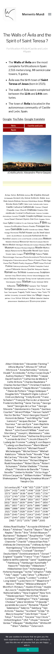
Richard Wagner (39, 460)
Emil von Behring (14, 397)
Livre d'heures (26, 239)
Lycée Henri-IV (26, 581)
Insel (42, 232)
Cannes (34, 538)
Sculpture (45, 272)
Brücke (9, 204)
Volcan (18, 298)
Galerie (7, 230)
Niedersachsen (15, 596)
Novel (35, 250)
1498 (30, 490)
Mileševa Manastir (36, 584)
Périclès (23, 457)
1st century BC (12, 487)
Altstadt (45, 195)
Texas (43, 614)
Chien (17, 210)
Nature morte (16, 251)
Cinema (40, 210)
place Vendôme (25, 602)
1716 (45, 493)
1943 (30, 514)
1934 (30, 511)
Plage (49, 260)
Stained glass (11, 282)
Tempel (44, 286)
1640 (30, 493)
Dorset (45, 553)
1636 (22, 493)
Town (6, 292)
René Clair (35, 457)
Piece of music (34, 260)
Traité (27, 292)
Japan (15, 575)
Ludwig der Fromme (14, 442)
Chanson (38, 207)
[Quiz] (12, 14)
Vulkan (33, 298)
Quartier (30, 269)
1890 (22, 508)
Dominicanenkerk (29, 553)
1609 (15, 493)
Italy (7, 575)
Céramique (47, 216)
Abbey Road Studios (14, 526)
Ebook (5, 223)
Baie (6, 201)
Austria (28, 529)
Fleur (49, 223)
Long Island (9, 581)
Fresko (32, 226)
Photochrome (45, 257)
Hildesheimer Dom (17, 568)
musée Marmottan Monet (33, 590)
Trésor (39, 292)
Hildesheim (38, 565)
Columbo (46, 388)
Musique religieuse (28, 248)
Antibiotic (35, 198)
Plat (10, 263)
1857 (14, 505)
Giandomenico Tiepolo (27, 409)
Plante (5, 263)
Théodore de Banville (27, 469)
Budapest (22, 535)
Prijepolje (41, 602)
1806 (23, 499)
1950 (22, 517)
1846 (30, 502)
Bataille (11, 201)
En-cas (24, 223)
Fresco (26, 226)
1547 (45, 490)
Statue (26, 281)
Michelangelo (13, 451)
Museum (9, 247)
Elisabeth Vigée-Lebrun (34, 394)
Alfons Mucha (15, 367)
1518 (37, 490)
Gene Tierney (32, 403)
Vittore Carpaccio (12, 475)
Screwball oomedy (33, 272)
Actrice (27, 195)
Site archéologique (39, 276)
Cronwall (27, 550)
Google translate (34, 119)
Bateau (17, 201)
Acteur (8, 195)
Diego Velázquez (37, 391)
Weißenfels (31, 623)
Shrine (29, 276)
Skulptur (13, 278)
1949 (15, 517)
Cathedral (17, 207)
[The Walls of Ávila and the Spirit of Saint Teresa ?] (27, 153)
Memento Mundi (33, 14)
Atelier (42, 198)
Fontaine (7, 226)
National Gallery (12, 593)
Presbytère (39, 266)
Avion (48, 198)
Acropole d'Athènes (38, 526)
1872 (22, 505)
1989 (34, 520)
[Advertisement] (27, 332)
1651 (37, 493)
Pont (36, 263)
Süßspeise (11, 286)
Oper (41, 251)
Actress (20, 195)
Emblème (17, 223)
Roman (8, 272)
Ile (38, 232)
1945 (38, 514)
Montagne (19, 245)
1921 (7, 511)
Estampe (30, 223)
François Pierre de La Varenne (32, 400)
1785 (37, 496)
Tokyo (8, 617)
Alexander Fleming (36, 364)
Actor (13, 195)
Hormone (14, 233)
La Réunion (42, 575)
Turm (44, 292)
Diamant (19, 219)
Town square (12, 292)
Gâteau (40, 230)
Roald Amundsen (13, 463)
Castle (9, 207)
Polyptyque (29, 263)
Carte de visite (38, 204)
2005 (42, 520)
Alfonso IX (31, 367)
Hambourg (13, 562)
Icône (34, 233)
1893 (37, 508)
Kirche (44, 236)
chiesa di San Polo (38, 541)
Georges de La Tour (25, 406)
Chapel (45, 207)
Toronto (18, 617)
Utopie (34, 620)
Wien (15, 626)
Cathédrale (28, 207)
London (32, 578)
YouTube (18, 119)
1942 (22, 514)
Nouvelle (27, 250)
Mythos (46, 248)
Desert (12, 219)
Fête (48, 226)
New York (45, 593)
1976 (27, 520)
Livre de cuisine (37, 239)
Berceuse (24, 201)
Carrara (44, 538)
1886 (7, 508)
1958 (45, 517)
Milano (20, 584)
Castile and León (38, 48)
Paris (35, 599)
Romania (33, 605)
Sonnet (33, 279)
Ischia (28, 571)
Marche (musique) (36, 242)
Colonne (39, 213)
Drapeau (42, 219)
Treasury (34, 292)
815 (31, 487)
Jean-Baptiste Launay (28, 427)
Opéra (14, 254)
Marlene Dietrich (16, 448)
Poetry (21, 263)
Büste (15, 204)
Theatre (31, 289)
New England (30, 593)
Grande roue (33, 230)
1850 (45, 502)
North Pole (32, 596)
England (7, 556)
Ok (27, 650)
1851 (7, 505)
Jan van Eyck (24, 424)
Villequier (18, 623)
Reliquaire (38, 269)
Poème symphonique (20, 266)
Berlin (18, 532)
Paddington (23, 599)
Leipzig (21, 578)
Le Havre (10, 578)
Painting (29, 253)
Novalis (38, 454)
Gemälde (16, 229)
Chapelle (10, 210)
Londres (42, 578)
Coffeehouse (29, 213)
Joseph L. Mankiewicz (30, 433)
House (28, 232)
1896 (45, 508)
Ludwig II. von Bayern (39, 442)
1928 (22, 511)
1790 (45, 496)
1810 (30, 499)
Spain (28, 51)
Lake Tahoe (27, 575)
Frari (36, 556)
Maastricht (43, 581)
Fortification (13, 48)
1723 (7, 496)
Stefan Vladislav (28, 466)
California (22, 538)
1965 (12, 520)
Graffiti (26, 229)
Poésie (32, 266)
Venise (7, 623)
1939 (7, 514)
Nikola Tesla (25, 454)
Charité (22, 541)
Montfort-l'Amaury (13, 587)
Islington (38, 571)
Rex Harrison (21, 460)
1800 (15, 499)
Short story (21, 275)
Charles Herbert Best (16, 385)
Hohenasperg (37, 568)
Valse (28, 295)
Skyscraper (21, 279)
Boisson (40, 201)
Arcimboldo (19, 373)
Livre (19, 239)
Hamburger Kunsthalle (33, 562)
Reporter (46, 269)
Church (23, 210)
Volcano (25, 298)
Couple (22, 216)
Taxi (38, 286)
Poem (15, 263)
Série (46, 282)
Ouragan (19, 254)
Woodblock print (23, 301)
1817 (37, 499)
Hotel (22, 232)
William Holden (33, 475)
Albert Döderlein (14, 364)
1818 (45, 499)
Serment (8, 276)
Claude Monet (31, 388)
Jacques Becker (27, 421)
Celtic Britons (14, 382)
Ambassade (8, 198)
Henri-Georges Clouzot (35, 415)
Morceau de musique (31, 245)
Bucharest (9, 535)
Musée (39, 247)
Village (38, 295)
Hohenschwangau (13, 571)
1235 (45, 487)
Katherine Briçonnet (39, 436)
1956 (38, 517)
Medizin (12, 245)
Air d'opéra (36, 195)
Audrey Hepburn (15, 376)
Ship (14, 276)
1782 (30, 496)
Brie (26, 532)
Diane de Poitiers (17, 391)
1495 (22, 490)
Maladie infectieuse (12, 242)
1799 (7, 499)
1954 (30, 517)
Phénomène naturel (20, 260)
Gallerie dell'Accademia (15, 559)
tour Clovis (42, 617)
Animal (27, 198)
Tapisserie (32, 286)
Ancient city (18, 198)
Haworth (13, 565)
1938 (45, 511)
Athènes (17, 529)
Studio (33, 282)
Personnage (8, 257)
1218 (37, 487)
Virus (13, 298)
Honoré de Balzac (15, 418)
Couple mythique (34, 216)
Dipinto (26, 219)
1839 (22, 502)
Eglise (11, 223)
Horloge (7, 233)
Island (47, 233)
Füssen (45, 556)
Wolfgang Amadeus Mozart (35, 478)
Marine (5, 245)
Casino (45, 204)
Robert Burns (32, 463)
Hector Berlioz (12, 415)
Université (22, 295)
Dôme (48, 219)
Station (18, 282)
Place (44, 260)
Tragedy (21, 292)
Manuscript (24, 242)
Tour (44, 289)
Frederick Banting (13, 403)
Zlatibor (24, 626)
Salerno (25, 608)
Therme (38, 289)
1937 (37, 511)
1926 (14, 511)
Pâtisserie (15, 269)
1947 (7, 517)
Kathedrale (36, 236)
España (18, 556)
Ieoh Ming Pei (34, 418)
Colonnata (14, 550)
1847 (37, 502)
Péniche (24, 269)
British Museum (39, 532)
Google (7, 119)
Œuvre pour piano (38, 301)
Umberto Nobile (24, 472)
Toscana (29, 617)
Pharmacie (19, 257)
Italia (48, 571)
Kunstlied (7, 239)
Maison (47, 238)
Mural (49, 245)
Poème (9, 266)
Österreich (37, 626)
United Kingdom (12, 620)
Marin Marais (41, 445)
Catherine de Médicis (35, 379)
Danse (6, 219)
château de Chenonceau (16, 544)
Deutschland (10, 553)
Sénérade (40, 282)
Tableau (22, 285)
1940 (14, 514)
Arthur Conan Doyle (38, 373)
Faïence (36, 223)
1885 (45, 505)
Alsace (6, 529)
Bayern (38, 529)
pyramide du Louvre (16, 605)
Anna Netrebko (28, 370)
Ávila (25, 48)
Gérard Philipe (23, 412)
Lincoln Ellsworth (38, 439)
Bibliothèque (32, 201)
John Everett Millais (25, 430)
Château (32, 209)
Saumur (20, 611)
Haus (46, 229)
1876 (30, 505)
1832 (7, 502)
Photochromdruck (31, 257)
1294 (7, 490)
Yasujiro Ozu (27, 481)
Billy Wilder (32, 376)
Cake (25, 204)
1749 (15, 496)
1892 (30, 508)
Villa (33, 295)
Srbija (41, 611)
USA (25, 620)
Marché (46, 242)
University (14, 295)
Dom (36, 219)
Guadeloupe (44, 559)
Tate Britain (31, 614)
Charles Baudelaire (34, 382)
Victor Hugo (41, 472)
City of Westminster (35, 547)
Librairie (14, 239)
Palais (45, 254)
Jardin (9, 236)
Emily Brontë (33, 397)
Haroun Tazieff (41, 412)
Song (28, 278)
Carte (30, 204)
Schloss (22, 272)
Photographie (8, 260)
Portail (41, 263)
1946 (45, 514)
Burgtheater (36, 535)
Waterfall (39, 298)
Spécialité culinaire (43, 279)
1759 (22, 496)
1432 (14, 490)
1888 (15, 508)
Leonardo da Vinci (16, 439)
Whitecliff (45, 623)
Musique (18, 248)
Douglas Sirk (12, 394)
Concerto (15, 216)
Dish (32, 219)
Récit (15, 272)
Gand (33, 559)
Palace (39, 254)
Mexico (10, 584)
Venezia (44, 620)
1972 (19, 520)
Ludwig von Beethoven (19, 445)
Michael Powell (36, 448)
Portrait (47, 263)
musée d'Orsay (34, 587)
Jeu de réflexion (17, 236)
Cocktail (19, 213)
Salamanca (13, 608)
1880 (37, 505)
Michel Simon (30, 451)
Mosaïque (42, 245)
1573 (7, 493)
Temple (8, 289)
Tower (48, 289)
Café (20, 204)
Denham (39, 550)
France (28, 556)
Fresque (40, 226)
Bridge (47, 201)
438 (25, 487)
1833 (14, 502)
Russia (44, 605)
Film (43, 222)
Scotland (31, 611)
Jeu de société (27, 236)
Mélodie (8, 251)
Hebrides (25, 565)
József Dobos (19, 436)
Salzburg (36, 608)
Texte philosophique (20, 289)
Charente (10, 541)
